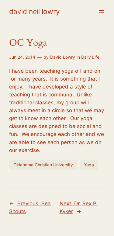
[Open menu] (101, 11)
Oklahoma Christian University (43, 164)
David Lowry (62, 57)
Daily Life (90, 57)
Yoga (89, 164)
